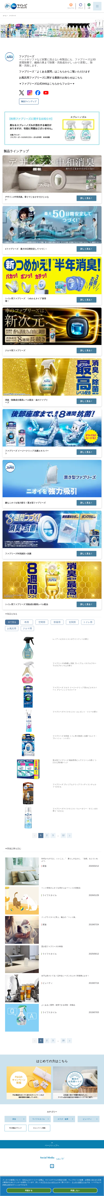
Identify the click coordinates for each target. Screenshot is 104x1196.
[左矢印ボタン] (34, 835)
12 (63, 835)
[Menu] (97, 6)
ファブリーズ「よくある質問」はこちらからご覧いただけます (54, 71)
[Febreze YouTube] (45, 92)
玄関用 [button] (72, 622)
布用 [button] (26, 622)
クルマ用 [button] (27, 628)
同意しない (75, 1190)
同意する (29, 1190)
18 (63, 1040)
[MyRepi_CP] (29, 1082)
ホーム (4, 15)
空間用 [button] (41, 622)
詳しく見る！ (86, 198)
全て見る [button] (12, 622)
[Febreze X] (21, 92)
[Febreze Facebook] (37, 92)
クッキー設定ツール (79, 1182)
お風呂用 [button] (11, 628)
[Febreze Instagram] (29, 92)
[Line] (52, 1166)
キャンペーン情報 (39, 1128)
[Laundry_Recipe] (75, 1082)
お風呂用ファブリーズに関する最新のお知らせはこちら (50, 77)
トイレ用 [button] (87, 622)
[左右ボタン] (69, 835)
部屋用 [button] (57, 622)
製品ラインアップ (28, 101)
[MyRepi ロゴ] (15, 6)
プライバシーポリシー (50, 1182)
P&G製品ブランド (15, 1128)
